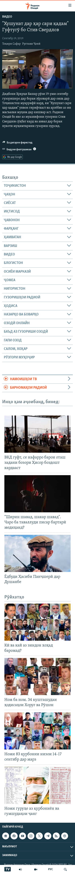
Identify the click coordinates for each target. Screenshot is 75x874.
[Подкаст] (64, 835)
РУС (50, 869)
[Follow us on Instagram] (30, 835)
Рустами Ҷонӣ (31, 43)
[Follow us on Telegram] (47, 835)
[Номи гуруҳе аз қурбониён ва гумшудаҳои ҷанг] (37, 785)
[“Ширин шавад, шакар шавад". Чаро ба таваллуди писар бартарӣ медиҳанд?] (37, 493)
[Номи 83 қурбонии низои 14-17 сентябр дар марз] (37, 730)
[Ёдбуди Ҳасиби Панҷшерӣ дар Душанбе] (37, 553)
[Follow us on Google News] (5, 835)
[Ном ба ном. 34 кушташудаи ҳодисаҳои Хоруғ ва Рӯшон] (37, 676)
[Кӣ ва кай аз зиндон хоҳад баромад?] (37, 622)
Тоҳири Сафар (11, 43)
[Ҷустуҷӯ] (65, 869)
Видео (7, 16)
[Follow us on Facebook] (14, 835)
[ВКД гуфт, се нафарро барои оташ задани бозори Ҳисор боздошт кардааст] (37, 434)
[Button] (17, 143)
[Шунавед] (20, 869)
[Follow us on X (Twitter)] (39, 835)
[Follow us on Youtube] (22, 835)
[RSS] (56, 835)
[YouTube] (35, 869)
